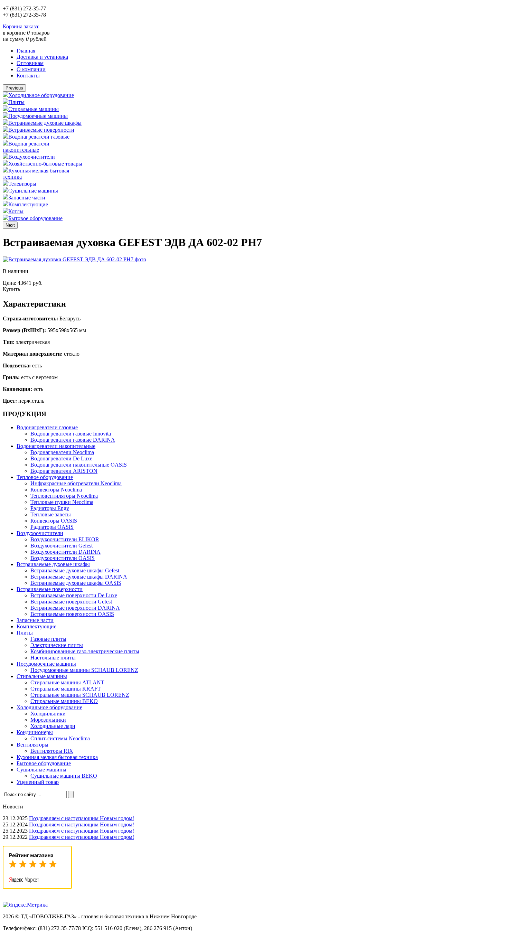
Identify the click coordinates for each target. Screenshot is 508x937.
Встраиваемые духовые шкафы (45, 123)
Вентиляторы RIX (51, 751)
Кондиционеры (35, 732)
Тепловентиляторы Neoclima (64, 496)
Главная (26, 51)
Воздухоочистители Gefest (61, 546)
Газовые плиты (48, 639)
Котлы (15, 211)
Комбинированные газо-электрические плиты (84, 651)
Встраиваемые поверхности (41, 130)
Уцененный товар (38, 782)
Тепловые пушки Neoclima (61, 502)
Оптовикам (30, 63)
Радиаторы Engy (49, 508)
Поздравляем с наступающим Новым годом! (81, 818)
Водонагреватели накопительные (26, 147)
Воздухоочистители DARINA (65, 552)
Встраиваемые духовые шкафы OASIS (75, 583)
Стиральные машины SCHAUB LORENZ (79, 695)
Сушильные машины (33, 191)
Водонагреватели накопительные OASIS (78, 465)
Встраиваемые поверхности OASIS (72, 614)
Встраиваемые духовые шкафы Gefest (74, 570)
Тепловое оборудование (45, 477)
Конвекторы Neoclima (56, 490)
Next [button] (10, 225)
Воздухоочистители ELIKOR (64, 539)
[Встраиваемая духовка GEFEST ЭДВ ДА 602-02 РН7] (74, 259)
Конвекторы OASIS (53, 521)
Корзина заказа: (21, 26)
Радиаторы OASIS (52, 527)
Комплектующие (28, 204)
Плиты (16, 102)
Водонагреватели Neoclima (62, 452)
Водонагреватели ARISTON (63, 471)
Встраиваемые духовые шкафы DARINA (78, 577)
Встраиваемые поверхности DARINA (75, 608)
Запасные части (26, 197)
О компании (31, 69)
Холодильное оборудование (41, 95)
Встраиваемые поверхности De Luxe (73, 595)
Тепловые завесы (50, 514)
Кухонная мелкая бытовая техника (57, 757)
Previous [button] (14, 88)
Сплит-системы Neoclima (60, 738)
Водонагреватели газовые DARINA (72, 440)
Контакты (28, 75)
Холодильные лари (52, 726)
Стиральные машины (33, 109)
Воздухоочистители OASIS (62, 558)
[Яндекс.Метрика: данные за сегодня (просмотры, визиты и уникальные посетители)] (25, 905)
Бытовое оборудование (35, 218)
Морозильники (48, 720)
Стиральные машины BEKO (64, 701)
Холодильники (48, 713)
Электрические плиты (56, 645)
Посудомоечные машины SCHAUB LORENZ (84, 670)
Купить (11, 289)
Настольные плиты (53, 657)
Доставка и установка (42, 57)
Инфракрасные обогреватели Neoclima (76, 483)
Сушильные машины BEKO (63, 776)
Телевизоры (22, 184)
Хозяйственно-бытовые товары (45, 164)
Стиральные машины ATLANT (67, 682)
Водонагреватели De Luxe (61, 458)
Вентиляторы (32, 745)
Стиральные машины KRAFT (65, 689)
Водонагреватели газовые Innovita (70, 434)
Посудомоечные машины (38, 116)
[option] (45, 95)
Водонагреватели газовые (38, 137)
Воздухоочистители (31, 157)
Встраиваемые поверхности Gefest (71, 602)
